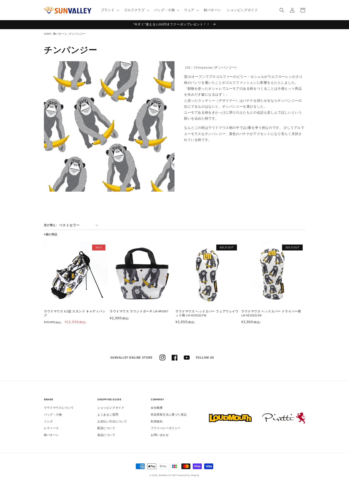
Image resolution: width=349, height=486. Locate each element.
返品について (106, 435)
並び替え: (50, 225)
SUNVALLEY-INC (167, 475)
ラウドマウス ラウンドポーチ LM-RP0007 (139, 311)
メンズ (48, 421)
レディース (51, 428)
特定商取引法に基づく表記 (169, 414)
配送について (106, 428)
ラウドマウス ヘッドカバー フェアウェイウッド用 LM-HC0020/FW (207, 313)
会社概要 (157, 407)
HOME (47, 33)
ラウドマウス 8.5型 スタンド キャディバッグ (74, 313)
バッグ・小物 (53, 414)
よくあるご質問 (107, 414)
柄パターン (60, 33)
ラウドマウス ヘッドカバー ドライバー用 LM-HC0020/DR (271, 313)
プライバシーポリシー (166, 428)
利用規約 (157, 421)
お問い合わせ (160, 435)
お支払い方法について (112, 421)
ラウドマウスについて (59, 407)
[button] (109, 10)
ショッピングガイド (110, 407)
